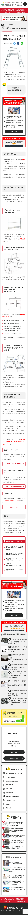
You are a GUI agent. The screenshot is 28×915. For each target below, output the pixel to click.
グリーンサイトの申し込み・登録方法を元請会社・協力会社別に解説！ (17, 869)
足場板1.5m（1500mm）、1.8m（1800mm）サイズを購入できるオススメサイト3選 (17, 659)
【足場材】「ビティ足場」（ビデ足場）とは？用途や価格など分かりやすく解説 (17, 702)
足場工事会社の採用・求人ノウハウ (14, 796)
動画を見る (14, 131)
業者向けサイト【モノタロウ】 (14, 463)
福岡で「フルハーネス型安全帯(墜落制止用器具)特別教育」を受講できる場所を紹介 (14, 548)
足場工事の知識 (9, 792)
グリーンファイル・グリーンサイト (14, 773)
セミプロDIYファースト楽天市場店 (14, 486)
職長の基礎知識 (9, 784)
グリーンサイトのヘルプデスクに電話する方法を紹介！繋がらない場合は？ (17, 685)
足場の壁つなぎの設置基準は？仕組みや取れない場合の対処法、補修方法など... (17, 830)
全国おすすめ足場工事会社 (12, 781)
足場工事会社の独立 (10, 800)
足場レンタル (9, 788)
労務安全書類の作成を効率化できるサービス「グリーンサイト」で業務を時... (17, 882)
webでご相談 (14, 752)
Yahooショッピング (14, 507)
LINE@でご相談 (14, 758)
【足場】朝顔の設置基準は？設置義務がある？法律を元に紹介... (17, 842)
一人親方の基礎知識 (10, 777)
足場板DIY (8, 804)
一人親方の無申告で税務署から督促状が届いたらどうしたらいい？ (17, 889)
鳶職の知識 (8, 808)
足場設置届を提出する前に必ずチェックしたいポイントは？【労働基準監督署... (17, 823)
